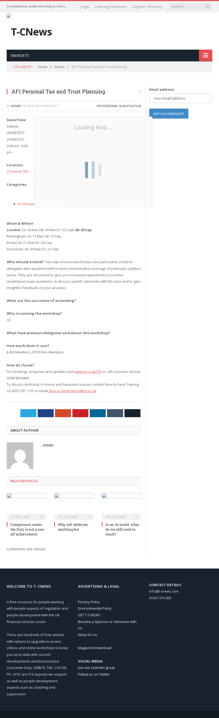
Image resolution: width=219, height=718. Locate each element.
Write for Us (87, 634)
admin (16, 106)
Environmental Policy (95, 608)
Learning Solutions (111, 6)
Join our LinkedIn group (96, 667)
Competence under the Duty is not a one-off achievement (39, 6)
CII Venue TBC (18, 171)
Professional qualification (119, 106)
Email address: (162, 89)
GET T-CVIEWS (89, 615)
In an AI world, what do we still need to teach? (122, 529)
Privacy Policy (89, 601)
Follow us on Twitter (94, 674)
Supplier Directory (147, 6)
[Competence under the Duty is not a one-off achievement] (26, 506)
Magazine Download (94, 647)
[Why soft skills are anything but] (74, 506)
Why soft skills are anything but (73, 527)
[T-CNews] (29, 30)
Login (84, 6)
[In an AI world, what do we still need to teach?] (121, 506)
